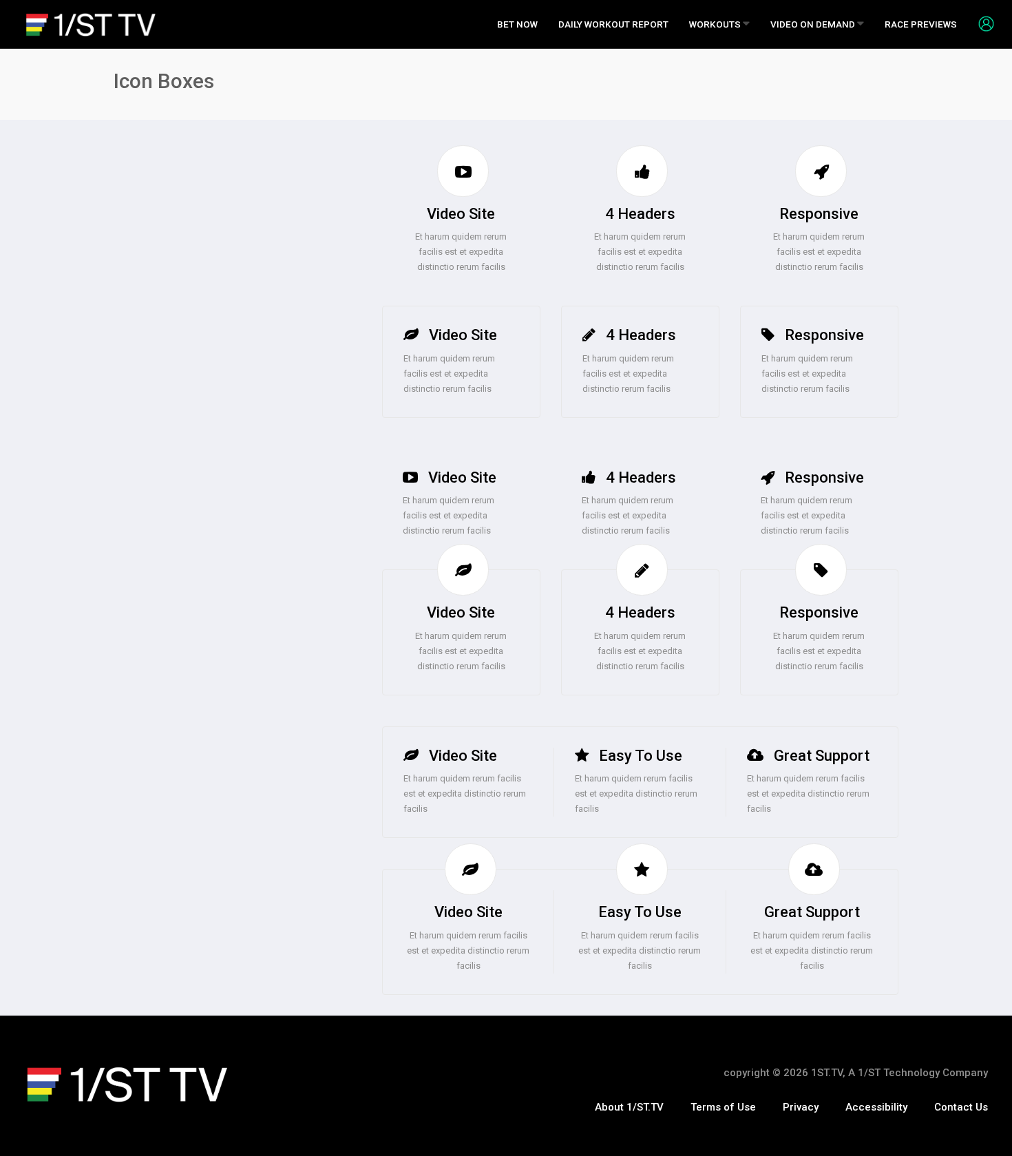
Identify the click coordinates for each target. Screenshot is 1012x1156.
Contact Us (961, 1107)
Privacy (801, 1107)
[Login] (981, 23)
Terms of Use (723, 1107)
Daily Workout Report (613, 24)
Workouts (716, 24)
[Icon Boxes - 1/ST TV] (91, 24)
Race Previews (921, 24)
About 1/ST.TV (629, 1107)
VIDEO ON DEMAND (813, 24)
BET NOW (517, 24)
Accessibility (876, 1107)
